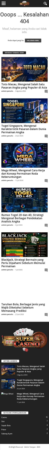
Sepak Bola (5, 426)
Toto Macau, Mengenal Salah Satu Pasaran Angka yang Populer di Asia (24, 86)
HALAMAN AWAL (33, 40)
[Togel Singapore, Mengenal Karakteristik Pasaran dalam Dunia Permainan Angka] (24, 110)
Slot (2, 421)
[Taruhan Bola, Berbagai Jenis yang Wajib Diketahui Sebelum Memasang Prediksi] (24, 289)
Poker (3, 430)
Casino (4, 417)
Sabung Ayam (6, 434)
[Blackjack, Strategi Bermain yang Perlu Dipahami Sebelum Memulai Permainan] (24, 244)
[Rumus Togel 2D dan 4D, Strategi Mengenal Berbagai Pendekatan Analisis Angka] (24, 200)
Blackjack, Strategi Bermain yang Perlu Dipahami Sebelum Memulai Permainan (23, 263)
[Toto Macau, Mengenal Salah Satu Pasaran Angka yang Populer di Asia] (24, 69)
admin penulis (7, 91)
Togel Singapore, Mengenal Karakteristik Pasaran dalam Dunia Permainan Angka (23, 129)
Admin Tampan (30, 447)
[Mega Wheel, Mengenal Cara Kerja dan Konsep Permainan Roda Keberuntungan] (24, 155)
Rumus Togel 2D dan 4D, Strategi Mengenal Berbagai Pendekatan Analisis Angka (22, 218)
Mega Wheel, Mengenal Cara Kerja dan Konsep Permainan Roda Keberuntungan (23, 174)
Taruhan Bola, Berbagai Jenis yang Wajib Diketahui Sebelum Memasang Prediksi (23, 308)
